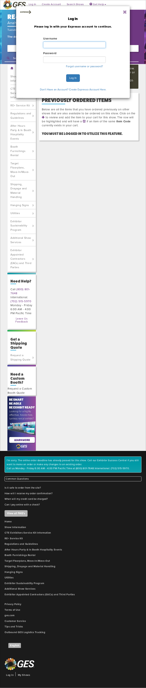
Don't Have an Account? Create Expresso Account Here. (73, 89)
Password (50, 53)
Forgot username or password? (84, 66)
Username (50, 38)
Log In (73, 78)
